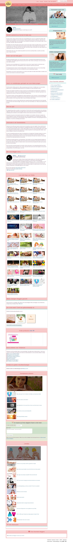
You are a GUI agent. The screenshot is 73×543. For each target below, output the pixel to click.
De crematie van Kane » (11, 357)
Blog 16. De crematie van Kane (12, 229)
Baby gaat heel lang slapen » (13, 359)
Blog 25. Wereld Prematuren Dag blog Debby (13, 257)
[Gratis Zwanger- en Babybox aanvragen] (37, 344)
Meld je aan (25, 368)
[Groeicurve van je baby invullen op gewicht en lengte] (12, 463)
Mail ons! (21, 303)
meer (31, 330)
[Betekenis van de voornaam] (12, 491)
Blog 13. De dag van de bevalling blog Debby (13, 221)
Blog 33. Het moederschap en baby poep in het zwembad (38, 276)
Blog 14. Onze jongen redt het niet (26, 220)
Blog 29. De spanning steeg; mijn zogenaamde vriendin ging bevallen (26, 267)
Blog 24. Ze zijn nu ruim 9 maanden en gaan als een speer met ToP (39, 248)
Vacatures (53, 539)
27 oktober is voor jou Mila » (12, 361)
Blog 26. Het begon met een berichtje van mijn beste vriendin (26, 257)
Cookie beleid (49, 541)
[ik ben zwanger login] (53, 1)
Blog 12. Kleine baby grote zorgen (39, 211)
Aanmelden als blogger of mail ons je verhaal (16, 535)
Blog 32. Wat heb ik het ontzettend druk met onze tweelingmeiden (26, 276)
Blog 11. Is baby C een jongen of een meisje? (26, 211)
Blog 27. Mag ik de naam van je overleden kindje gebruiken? (38, 257)
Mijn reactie (8, 427)
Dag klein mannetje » (11, 358)
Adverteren (49, 539)
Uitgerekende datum (41, 4)
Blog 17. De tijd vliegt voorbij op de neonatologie (26, 230)
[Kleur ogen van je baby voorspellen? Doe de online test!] (12, 474)
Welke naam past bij (20, 497)
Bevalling (46, 1)
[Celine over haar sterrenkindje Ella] (12, 410)
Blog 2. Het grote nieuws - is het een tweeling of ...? (26, 184)
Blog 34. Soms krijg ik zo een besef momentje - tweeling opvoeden (12, 285)
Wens (38, 1)
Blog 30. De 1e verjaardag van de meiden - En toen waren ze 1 (39, 266)
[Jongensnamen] (57, 35)
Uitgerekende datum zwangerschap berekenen (25, 502)
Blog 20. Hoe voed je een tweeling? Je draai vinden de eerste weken (25, 239)
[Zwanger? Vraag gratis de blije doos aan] (25, 344)
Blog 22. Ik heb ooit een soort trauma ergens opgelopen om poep (12, 248)
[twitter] (66, 541)
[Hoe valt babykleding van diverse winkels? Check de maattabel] (12, 485)
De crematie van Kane (18, 168)
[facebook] (64, 541)
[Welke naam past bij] (12, 497)
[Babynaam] (10, 323)
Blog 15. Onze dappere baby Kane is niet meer (39, 221)
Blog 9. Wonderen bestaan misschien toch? (37, 202)
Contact (57, 539)
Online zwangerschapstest (57, 69)
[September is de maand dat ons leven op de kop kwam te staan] (12, 405)
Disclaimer (65, 539)
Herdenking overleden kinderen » (13, 356)
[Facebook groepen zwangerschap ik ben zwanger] (66, 4)
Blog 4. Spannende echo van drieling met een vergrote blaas (12, 193)
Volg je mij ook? (17, 28)
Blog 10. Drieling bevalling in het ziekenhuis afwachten (13, 211)
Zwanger (41, 1)
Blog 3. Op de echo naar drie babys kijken (38, 184)
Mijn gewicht (48, 4)
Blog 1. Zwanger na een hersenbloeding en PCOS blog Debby (12, 184)
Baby (49, 1)
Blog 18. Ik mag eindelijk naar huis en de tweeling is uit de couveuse (39, 230)
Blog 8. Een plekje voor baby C (25, 201)
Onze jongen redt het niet (20, 167)
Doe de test (54, 26)
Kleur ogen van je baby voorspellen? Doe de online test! (27, 474)
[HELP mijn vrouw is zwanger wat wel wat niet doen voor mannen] (12, 480)
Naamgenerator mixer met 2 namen (23, 519)
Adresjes (19, 4)
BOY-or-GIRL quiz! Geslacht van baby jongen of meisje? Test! (28, 514)
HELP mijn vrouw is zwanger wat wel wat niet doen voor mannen (28, 480)
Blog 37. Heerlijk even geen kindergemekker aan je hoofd (12, 294)
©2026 (60, 539)
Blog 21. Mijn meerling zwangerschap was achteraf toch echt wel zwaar (39, 239)
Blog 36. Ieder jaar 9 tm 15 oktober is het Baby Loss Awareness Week (37, 285)
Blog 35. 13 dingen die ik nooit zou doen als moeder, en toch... (26, 285)
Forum (15, 4)
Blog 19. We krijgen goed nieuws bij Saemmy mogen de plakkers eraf (13, 239)
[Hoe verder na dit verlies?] (12, 399)
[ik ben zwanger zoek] (55, 1)
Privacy (61, 541)
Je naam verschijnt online (11, 425)
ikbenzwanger (8, 3)
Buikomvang (54, 4)
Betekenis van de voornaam (22, 491)
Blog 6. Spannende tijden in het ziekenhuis (38, 193)
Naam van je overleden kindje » (13, 353)
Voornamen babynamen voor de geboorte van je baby (26, 508)
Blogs (52, 1)
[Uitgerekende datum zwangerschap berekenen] (12, 502)
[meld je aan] (31, 29)
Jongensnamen (61, 4)
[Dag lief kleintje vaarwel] (12, 416)
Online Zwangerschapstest (31, 4)
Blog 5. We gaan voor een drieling (26, 192)
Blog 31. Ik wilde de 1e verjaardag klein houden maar (13, 276)
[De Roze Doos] (13, 342)
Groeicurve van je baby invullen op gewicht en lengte (26, 463)
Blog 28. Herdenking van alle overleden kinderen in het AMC (12, 266)
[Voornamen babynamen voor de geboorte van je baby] (12, 508)
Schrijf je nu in (15, 29)
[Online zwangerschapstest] (57, 56)
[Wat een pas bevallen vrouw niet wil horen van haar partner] (12, 469)
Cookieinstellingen (56, 541)
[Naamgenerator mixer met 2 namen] (12, 519)
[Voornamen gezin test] (57, 14)
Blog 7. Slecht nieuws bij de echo (13, 201)
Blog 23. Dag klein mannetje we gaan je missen (25, 248)
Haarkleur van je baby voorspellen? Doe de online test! (19, 458)
